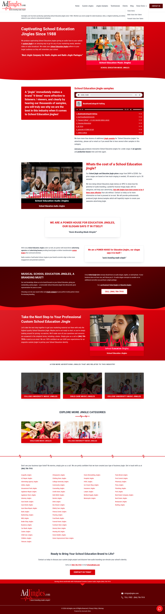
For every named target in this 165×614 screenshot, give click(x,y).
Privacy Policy (93, 608)
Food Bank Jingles (58, 518)
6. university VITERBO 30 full (85, 129)
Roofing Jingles (120, 505)
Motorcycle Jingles (90, 498)
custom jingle (27, 44)
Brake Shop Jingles (27, 521)
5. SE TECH (79, 126)
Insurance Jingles (89, 488)
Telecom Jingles (26, 541)
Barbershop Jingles (27, 515)
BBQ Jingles (25, 518)
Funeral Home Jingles (59, 521)
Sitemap (101, 608)
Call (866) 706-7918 (114, 291)
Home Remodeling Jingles (92, 475)
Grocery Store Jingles (59, 528)
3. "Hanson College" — (92, 120)
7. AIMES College (81, 133)
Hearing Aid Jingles (59, 531)
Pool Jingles (119, 492)
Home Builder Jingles (59, 535)
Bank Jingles (25, 512)
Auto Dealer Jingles (27, 502)
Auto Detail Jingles (27, 505)
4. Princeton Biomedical (83, 123)
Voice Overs (140, 6)
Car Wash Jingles (26, 528)
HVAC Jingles (88, 482)
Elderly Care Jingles (59, 508)
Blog (132, 6)
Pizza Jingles (119, 485)
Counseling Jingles (58, 488)
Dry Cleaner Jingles (59, 505)
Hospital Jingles (89, 478)
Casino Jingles (25, 531)
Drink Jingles (56, 502)
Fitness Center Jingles (59, 512)
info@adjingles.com (93, 565)
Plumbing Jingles (120, 488)
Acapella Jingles (26, 475)
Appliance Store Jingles (28, 495)
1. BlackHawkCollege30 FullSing (86, 114)
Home (77, 6)
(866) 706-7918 (76, 565)
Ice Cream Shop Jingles (91, 485)
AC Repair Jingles (26, 478)
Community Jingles (59, 485)
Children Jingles (26, 538)
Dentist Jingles (57, 498)
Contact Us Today (82, 572)
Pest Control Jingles (121, 478)
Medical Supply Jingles (91, 495)
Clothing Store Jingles (59, 478)
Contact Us (156, 6)
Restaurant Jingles (121, 502)
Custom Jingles (87, 6)
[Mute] (131, 109)
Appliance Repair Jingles (28, 492)
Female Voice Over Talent (135, 18)
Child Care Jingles (26, 535)
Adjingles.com (79, 149)
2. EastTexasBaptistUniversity (85, 117)
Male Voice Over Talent (134, 15)
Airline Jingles (25, 485)
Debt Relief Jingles (58, 495)
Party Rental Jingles (121, 475)
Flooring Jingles (57, 515)
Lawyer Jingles (88, 492)
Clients (125, 6)
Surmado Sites (86, 611)
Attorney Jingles (26, 498)
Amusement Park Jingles (29, 488)
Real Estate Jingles (121, 498)
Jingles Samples (102, 6)
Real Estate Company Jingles (124, 495)
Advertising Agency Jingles (29, 482)
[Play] (77, 109)
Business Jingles (26, 525)
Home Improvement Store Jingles (63, 538)
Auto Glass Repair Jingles (29, 508)
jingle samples (109, 138)
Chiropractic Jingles (59, 475)
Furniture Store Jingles (60, 525)
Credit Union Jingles (59, 492)
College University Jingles (60, 482)
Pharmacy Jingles (120, 482)
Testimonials (115, 6)
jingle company (51, 292)
